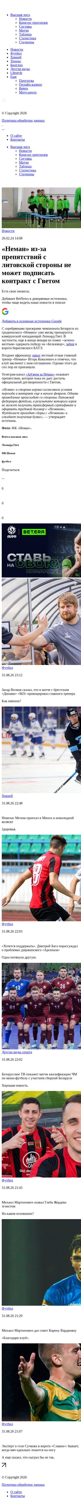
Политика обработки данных (23, 120)
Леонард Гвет (10, 445)
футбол (6, 461)
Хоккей (15, 57)
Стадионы (26, 42)
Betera (23, 88)
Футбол (16, 53)
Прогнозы (26, 80)
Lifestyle (16, 73)
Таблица (25, 34)
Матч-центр (28, 92)
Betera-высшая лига (15, 436)
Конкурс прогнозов (33, 22)
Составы (25, 26)
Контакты (17, 139)
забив (70, 344)
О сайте (16, 135)
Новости (25, 19)
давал (36, 355)
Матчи (24, 30)
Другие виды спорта (17, 1052)
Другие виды (20, 69)
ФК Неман (8, 453)
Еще (13, 77)
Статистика (27, 38)
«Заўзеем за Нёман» (40, 374)
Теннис (15, 61)
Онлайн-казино (30, 84)
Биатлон (16, 65)
